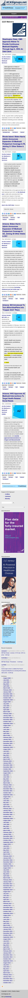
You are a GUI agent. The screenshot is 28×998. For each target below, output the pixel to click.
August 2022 (7, 773)
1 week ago (7, 654)
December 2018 (7, 860)
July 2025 (6, 703)
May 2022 (6, 779)
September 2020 (8, 818)
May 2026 (6, 684)
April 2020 (6, 828)
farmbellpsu (4, 657)
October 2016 (7, 911)
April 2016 (6, 923)
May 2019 (6, 850)
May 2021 (6, 802)
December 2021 (7, 788)
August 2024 (7, 725)
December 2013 (7, 978)
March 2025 (6, 711)
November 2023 (7, 743)
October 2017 (7, 887)
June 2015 (6, 943)
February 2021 (7, 808)
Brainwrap (8, 996)
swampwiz (4, 651)
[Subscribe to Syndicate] (2, 987)
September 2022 (8, 771)
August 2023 (7, 749)
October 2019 (7, 840)
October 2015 (7, 935)
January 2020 (7, 834)
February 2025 (7, 713)
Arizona (4, 298)
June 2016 (6, 919)
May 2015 (6, 945)
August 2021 (7, 796)
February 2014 (7, 974)
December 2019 (7, 836)
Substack (8, 496)
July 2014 (6, 965)
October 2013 (7, 982)
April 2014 (6, 970)
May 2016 (6, 921)
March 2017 (6, 901)
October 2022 (7, 769)
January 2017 (7, 905)
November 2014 (7, 957)
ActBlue (7, 494)
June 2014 (6, 966)
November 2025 (7, 696)
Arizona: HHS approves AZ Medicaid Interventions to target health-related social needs (13, 397)
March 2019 (6, 854)
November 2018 (7, 862)
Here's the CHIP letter (8, 205)
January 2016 (7, 929)
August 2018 (7, 868)
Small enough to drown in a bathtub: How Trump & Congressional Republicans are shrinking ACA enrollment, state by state (13, 670)
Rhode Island (5, 217)
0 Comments (10, 130)
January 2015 (7, 953)
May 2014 (6, 969)
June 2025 (6, 705)
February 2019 (7, 856)
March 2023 (6, 759)
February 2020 (7, 832)
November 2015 (7, 933)
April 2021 (6, 804)
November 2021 (7, 790)
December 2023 (7, 741)
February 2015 (7, 951)
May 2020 (6, 826)
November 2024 (7, 719)
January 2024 (7, 739)
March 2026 (6, 688)
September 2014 (8, 961)
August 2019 (7, 844)
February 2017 (7, 903)
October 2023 (7, 745)
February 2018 (7, 880)
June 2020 (6, 824)
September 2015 (8, 937)
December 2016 (7, 907)
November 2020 (7, 814)
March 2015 (6, 949)
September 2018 (8, 866)
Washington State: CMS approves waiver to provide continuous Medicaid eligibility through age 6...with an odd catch (12, 45)
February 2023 (7, 761)
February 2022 (7, 785)
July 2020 (6, 822)
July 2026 (6, 680)
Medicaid (22, 132)
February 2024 (7, 737)
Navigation (14, 13)
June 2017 (6, 895)
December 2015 (7, 931)
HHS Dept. (13, 217)
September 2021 (8, 794)
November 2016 (7, 909)
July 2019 (6, 846)
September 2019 (8, 842)
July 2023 (6, 751)
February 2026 (7, 690)
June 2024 (6, 729)
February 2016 (7, 927)
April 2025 (6, 709)
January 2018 (7, 881)
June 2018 (6, 872)
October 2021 (7, 792)
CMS (19, 217)
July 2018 (6, 870)
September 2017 (8, 889)
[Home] (13, 5)
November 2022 (7, 767)
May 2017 (6, 897)
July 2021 (6, 798)
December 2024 (7, 717)
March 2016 (6, 925)
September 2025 (8, 699)
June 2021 (6, 800)
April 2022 (6, 781)
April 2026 (6, 686)
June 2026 (6, 682)
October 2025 (7, 698)
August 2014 (7, 963)
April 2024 (6, 733)
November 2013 (7, 980)
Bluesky (7, 498)
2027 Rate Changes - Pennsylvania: (8, 661)
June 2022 (6, 777)
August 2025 (7, 701)
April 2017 (6, 899)
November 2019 (7, 838)
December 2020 (7, 812)
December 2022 (7, 765)
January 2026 (7, 692)
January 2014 (7, 976)
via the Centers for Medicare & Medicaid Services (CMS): (6, 410)
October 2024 (7, 721)
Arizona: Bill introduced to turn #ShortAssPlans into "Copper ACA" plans (13, 307)
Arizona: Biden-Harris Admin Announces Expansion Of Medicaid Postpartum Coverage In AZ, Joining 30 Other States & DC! (13, 230)
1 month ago (19, 661)
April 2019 (6, 852)
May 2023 (6, 755)
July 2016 (6, 917)
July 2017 (6, 893)
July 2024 (6, 727)
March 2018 (6, 877)
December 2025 (7, 694)
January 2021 (7, 810)
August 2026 (7, 678)
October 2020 (7, 816)
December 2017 (7, 883)
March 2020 (6, 830)
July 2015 (6, 941)
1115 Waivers (15, 132)
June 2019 (6, 848)
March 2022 (6, 783)
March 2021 (6, 806)
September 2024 (8, 723)
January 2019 (7, 858)
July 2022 (6, 775)
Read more (19, 128)
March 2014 (6, 972)
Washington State (6, 132)
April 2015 (6, 947)
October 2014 (7, 959)
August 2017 (7, 891)
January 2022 (7, 787)
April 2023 (6, 757)
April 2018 (6, 876)
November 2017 (7, 885)
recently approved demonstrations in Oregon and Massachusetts (12, 438)
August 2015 (7, 939)
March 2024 (6, 735)
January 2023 (7, 763)
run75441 (3, 664)
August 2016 (7, 915)
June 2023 (6, 753)
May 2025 (6, 707)
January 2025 (7, 715)
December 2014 (7, 955)
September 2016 (8, 913)
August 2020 (7, 820)
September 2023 (8, 747)
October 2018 (7, 864)
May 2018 (6, 874)
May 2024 (6, 731)
